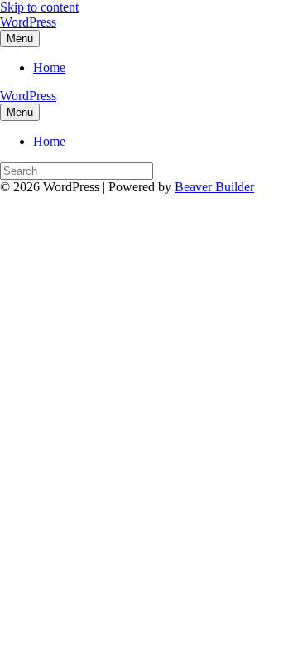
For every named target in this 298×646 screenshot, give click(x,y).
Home (49, 67)
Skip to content (39, 7)
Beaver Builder (214, 187)
